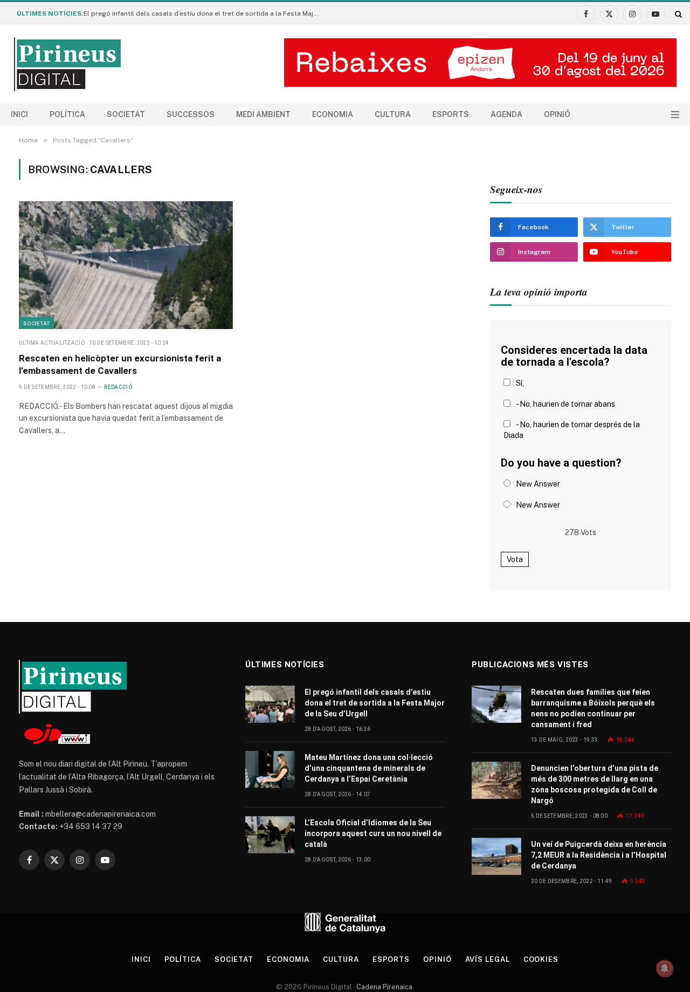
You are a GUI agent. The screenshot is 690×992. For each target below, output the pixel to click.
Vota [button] (515, 559)
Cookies (540, 959)
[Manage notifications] (664, 968)
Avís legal (487, 959)
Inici (19, 114)
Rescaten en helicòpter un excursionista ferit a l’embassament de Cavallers (120, 364)
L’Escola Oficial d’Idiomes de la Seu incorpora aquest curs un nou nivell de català (373, 833)
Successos (191, 114)
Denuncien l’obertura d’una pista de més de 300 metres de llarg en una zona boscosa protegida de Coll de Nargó (594, 784)
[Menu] (675, 114)
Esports (450, 114)
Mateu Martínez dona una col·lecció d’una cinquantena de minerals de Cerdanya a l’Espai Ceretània (369, 768)
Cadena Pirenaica (383, 987)
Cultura (393, 114)
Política (67, 114)
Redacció (118, 387)
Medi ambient (263, 114)
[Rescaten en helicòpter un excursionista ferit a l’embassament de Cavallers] (126, 265)
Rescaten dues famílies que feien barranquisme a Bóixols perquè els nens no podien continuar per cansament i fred (593, 708)
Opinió (557, 114)
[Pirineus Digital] (67, 64)
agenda (506, 114)
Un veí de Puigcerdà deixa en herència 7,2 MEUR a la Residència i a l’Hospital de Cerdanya (598, 855)
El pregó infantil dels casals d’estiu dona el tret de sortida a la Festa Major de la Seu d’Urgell (205, 13)
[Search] (677, 14)
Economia (332, 114)
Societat (126, 114)
